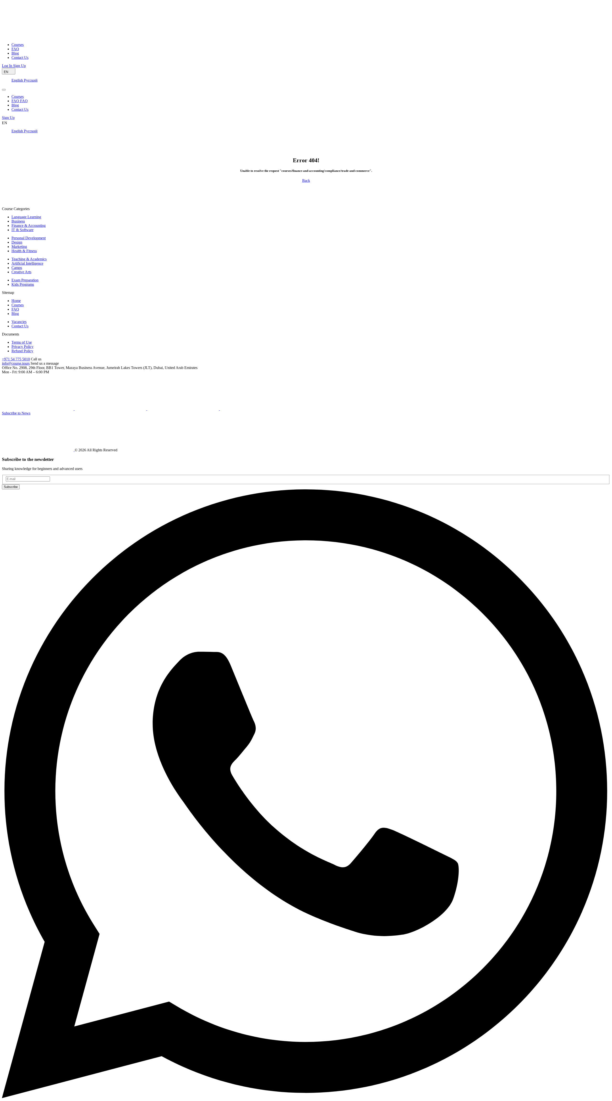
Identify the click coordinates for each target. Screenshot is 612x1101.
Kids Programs (22, 284)
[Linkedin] (111, 409)
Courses (17, 305)
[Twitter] (183, 409)
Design (16, 242)
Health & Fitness (24, 251)
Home (16, 301)
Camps (16, 268)
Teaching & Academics (29, 259)
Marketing (19, 247)
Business (18, 221)
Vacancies (19, 322)
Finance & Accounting (28, 226)
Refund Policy (22, 351)
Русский (31, 80)
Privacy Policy (22, 347)
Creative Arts (21, 272)
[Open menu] (4, 89)
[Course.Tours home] (38, 36)
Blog (15, 314)
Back (306, 181)
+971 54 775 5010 (16, 359)
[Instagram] (256, 409)
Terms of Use (21, 342)
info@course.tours (16, 363)
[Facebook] (38, 409)
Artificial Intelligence (27, 263)
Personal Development (28, 238)
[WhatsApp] (306, 1097)
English (17, 80)
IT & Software (22, 230)
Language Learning (26, 217)
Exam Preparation (24, 280)
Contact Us (19, 326)
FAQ (15, 309)
